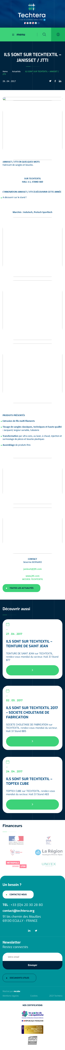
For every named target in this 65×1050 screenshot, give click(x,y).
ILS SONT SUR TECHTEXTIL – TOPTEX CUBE (29, 781)
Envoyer (32, 965)
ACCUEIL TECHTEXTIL (32, 579)
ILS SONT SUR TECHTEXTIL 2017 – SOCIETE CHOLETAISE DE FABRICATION (32, 713)
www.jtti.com (32, 575)
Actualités (16, 71)
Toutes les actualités (21, 588)
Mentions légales (11, 995)
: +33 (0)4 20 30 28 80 (23, 905)
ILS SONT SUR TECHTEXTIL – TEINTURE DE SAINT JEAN (29, 643)
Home (5, 71)
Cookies (34, 995)
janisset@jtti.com (32, 568)
